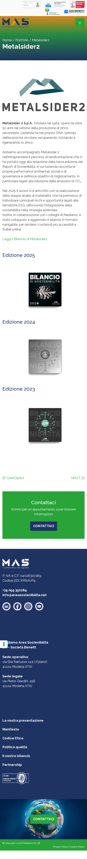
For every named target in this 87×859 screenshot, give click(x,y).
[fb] (17, 606)
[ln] (6, 606)
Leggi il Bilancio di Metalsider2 (24, 239)
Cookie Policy (77, 846)
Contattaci (43, 526)
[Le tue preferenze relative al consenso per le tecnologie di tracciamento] (4, 644)
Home (7, 40)
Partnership (12, 765)
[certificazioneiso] (15, 778)
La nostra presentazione (23, 720)
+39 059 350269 (14, 590)
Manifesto (10, 729)
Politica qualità (14, 747)
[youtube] (39, 606)
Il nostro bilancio (16, 756)
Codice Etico (12, 738)
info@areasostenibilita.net (24, 595)
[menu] (80, 23)
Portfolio (21, 40)
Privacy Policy (60, 846)
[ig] (28, 606)
